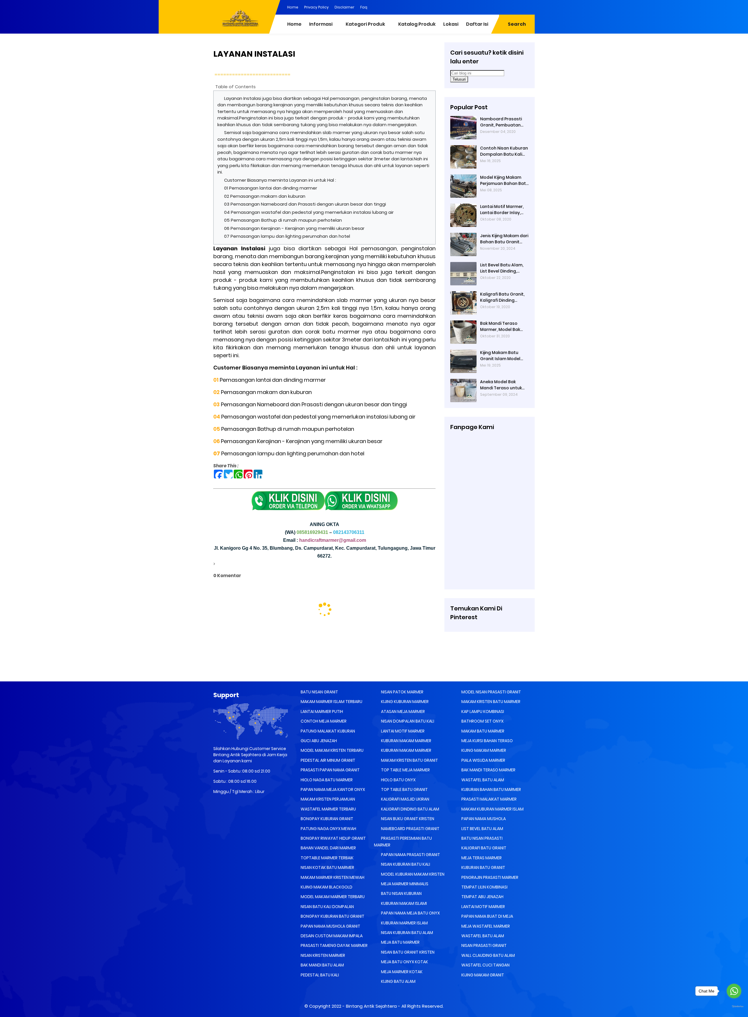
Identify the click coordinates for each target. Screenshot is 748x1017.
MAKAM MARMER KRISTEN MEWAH (332, 877)
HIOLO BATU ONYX (397, 780)
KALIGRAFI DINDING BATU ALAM (409, 809)
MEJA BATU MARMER (400, 942)
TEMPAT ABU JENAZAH (481, 897)
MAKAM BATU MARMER (482, 731)
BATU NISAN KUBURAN (401, 893)
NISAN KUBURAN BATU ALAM (406, 933)
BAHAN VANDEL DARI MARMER (328, 848)
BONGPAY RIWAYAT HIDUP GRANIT (333, 838)
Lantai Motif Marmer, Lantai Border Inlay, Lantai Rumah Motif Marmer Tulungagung (503, 210)
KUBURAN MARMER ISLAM (404, 923)
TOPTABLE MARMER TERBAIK (327, 858)
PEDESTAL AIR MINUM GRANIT (327, 760)
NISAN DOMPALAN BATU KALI (407, 721)
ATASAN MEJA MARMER (402, 711)
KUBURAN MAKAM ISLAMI (403, 903)
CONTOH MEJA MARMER (323, 721)
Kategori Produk (365, 24)
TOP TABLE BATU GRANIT (404, 789)
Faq (363, 7)
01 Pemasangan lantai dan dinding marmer (270, 188)
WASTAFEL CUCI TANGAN (485, 965)
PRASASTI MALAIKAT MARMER (488, 799)
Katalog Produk (417, 24)
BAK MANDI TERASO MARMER (487, 770)
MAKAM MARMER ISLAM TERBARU (331, 701)
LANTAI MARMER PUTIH (321, 711)
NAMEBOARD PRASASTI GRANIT (409, 829)
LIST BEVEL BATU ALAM (481, 829)
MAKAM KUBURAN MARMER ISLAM (492, 809)
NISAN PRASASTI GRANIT (483, 945)
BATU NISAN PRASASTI (481, 838)
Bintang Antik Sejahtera (371, 1006)
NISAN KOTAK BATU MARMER (327, 867)
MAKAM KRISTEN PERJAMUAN (327, 799)
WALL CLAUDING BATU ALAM (487, 955)
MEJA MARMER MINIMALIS (404, 884)
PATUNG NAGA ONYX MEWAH (328, 829)
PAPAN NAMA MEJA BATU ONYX (410, 913)
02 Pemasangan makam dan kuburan (264, 196)
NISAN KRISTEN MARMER (322, 955)
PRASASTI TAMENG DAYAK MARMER (334, 945)
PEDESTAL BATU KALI (319, 975)
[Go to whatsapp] (734, 991)
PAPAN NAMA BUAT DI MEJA (486, 916)
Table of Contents (235, 87)
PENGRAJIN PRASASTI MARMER (489, 877)
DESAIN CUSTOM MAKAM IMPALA (331, 936)
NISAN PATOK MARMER (401, 692)
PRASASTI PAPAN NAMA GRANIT (330, 770)
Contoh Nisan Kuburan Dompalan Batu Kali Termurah (504, 151)
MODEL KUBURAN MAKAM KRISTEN (412, 874)
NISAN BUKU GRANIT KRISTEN (407, 819)
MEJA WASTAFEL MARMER (485, 926)
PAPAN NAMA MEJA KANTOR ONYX (332, 789)
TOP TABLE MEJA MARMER (405, 770)
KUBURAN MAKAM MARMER (405, 741)
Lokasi (450, 24)
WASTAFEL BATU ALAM (482, 780)
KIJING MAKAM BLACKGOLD (326, 887)
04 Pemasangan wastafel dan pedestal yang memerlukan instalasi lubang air (309, 212)
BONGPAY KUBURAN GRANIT (326, 819)
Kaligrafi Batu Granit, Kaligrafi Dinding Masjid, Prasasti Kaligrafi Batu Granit (502, 297)
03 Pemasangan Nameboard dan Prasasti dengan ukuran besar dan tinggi (305, 204)
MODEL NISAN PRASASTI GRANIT (490, 692)
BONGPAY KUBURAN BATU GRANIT (332, 916)
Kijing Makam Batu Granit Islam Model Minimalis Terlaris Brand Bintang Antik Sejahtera (501, 356)
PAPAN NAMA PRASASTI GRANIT (410, 855)
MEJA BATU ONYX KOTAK (404, 962)
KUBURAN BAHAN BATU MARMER (490, 789)
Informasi (321, 24)
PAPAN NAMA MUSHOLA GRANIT (330, 926)
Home (292, 7)
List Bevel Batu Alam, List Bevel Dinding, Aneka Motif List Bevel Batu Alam (502, 268)
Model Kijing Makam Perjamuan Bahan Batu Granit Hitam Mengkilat (504, 180)
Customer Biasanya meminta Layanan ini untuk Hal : (280, 180)
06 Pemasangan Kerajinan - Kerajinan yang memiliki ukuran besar (294, 228)
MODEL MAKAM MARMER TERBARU (332, 897)
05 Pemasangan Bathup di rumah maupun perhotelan (283, 220)
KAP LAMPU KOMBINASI (482, 711)
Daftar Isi (477, 24)
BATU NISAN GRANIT (319, 692)
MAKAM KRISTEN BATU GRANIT (409, 760)
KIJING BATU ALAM (397, 981)
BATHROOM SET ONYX (481, 721)
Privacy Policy (316, 7)
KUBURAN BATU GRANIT (482, 867)
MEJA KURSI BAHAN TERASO (486, 741)
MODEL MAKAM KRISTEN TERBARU (331, 750)
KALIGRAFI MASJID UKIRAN (404, 799)
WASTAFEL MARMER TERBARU (328, 809)
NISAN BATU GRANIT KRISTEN (407, 952)
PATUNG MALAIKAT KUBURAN (327, 731)
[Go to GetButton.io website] (734, 1006)
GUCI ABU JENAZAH (318, 741)
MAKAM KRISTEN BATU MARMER (490, 701)
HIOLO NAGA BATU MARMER (326, 780)
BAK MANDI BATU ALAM (322, 965)
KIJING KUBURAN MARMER (404, 701)
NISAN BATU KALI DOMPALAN (327, 907)
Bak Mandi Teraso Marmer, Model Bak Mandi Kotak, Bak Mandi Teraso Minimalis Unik (500, 326)
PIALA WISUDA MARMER (482, 760)
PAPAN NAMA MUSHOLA (483, 819)
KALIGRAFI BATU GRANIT (483, 848)
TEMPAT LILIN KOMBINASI (484, 887)
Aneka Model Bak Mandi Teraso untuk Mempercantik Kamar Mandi (503, 385)
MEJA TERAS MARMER (481, 858)
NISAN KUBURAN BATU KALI (405, 864)
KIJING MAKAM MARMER (483, 750)
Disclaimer (344, 7)
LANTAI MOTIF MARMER (402, 731)
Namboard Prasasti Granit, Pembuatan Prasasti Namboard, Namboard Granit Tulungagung (501, 122)
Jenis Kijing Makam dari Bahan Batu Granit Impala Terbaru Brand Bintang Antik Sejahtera (504, 239)
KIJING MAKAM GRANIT (482, 975)
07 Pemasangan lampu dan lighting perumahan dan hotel (287, 236)
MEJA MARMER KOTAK (401, 972)
